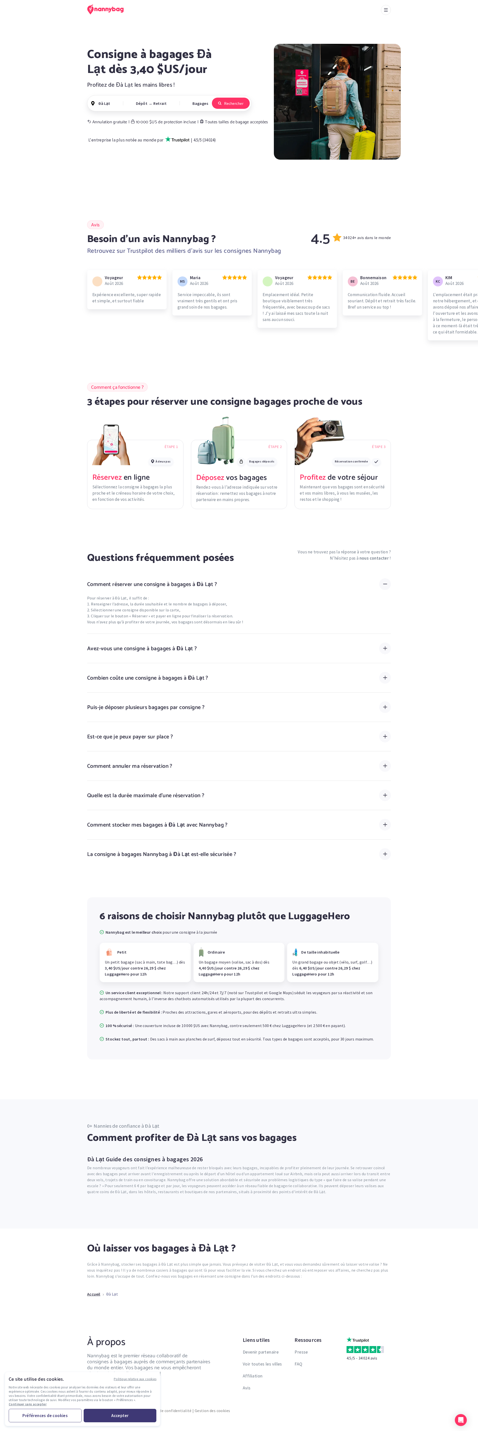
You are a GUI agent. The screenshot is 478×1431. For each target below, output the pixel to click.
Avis (247, 1388)
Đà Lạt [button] (104, 103)
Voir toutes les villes (262, 1364)
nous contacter (374, 558)
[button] (461, 1420)
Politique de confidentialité (166, 1410)
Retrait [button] (160, 103)
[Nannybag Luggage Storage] (108, 9)
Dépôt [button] (141, 103)
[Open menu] (386, 10)
